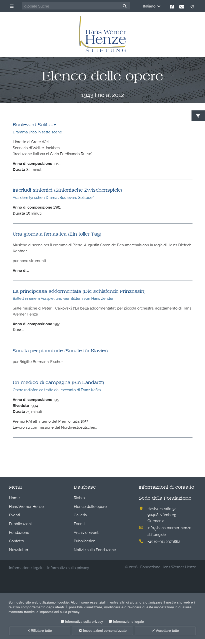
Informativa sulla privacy (84, 621)
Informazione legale (128, 621)
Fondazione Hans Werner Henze (168, 566)
